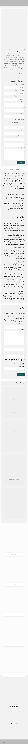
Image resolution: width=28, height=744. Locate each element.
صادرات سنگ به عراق (13, 715)
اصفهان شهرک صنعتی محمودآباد (14, 733)
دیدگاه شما (22, 329)
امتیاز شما (22, 323)
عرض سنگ (20, 90)
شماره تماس (20, 135)
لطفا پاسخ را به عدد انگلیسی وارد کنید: (16, 363)
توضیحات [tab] (17, 169)
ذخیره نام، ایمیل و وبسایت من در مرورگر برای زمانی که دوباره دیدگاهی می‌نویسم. (13, 360)
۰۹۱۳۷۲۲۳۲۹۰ (14, 728)
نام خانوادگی (22, 130)
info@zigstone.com (14, 735)
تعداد (23, 107)
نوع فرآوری (22, 101)
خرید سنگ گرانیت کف (13, 711)
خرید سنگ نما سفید (13, 714)
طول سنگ (20, 84)
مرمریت (12, 73)
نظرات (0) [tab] (11, 169)
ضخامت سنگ (19, 95)
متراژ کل (20, 113)
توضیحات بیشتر (21, 147)
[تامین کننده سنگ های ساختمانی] (23, 3)
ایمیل (23, 141)
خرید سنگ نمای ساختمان (13, 712)
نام (24, 124)
